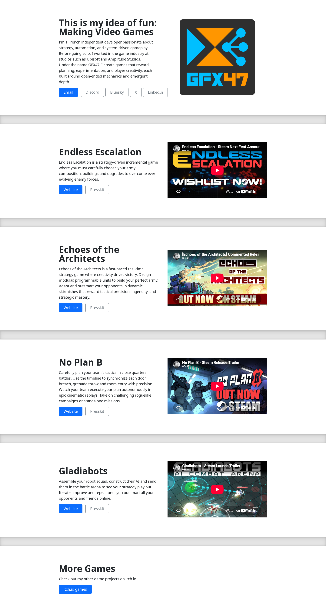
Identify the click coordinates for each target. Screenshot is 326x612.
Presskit (97, 189)
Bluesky (117, 92)
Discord (92, 92)
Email (68, 92)
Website (71, 189)
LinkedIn (155, 92)
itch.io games (75, 589)
